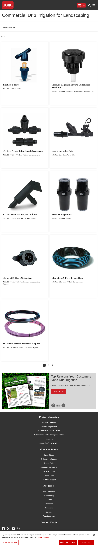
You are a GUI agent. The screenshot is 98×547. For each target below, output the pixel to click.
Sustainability (49, 496)
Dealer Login (49, 475)
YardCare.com (49, 516)
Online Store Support (49, 459)
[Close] (94, 535)
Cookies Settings (10, 542)
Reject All (86, 542)
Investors (49, 508)
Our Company (49, 492)
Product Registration (49, 427)
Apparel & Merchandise (49, 443)
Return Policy (49, 463)
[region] (49, 539)
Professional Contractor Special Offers (49, 435)
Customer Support (49, 479)
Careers (49, 512)
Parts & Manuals (49, 423)
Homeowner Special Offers (49, 431)
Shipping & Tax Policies (49, 467)
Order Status (49, 455)
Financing (49, 439)
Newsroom (49, 504)
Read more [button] (58, 392)
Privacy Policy (43, 537)
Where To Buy (49, 471)
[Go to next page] (52, 365)
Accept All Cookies (67, 542)
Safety (49, 500)
